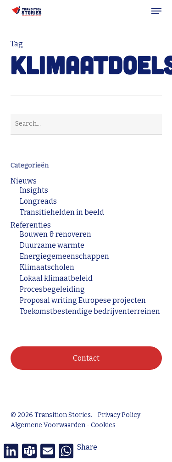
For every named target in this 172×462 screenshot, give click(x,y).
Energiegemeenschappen (64, 256)
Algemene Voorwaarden (48, 425)
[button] (156, 11)
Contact (86, 358)
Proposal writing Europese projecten (83, 300)
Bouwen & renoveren (55, 234)
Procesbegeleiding (52, 289)
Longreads (38, 201)
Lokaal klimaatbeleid (56, 278)
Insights (34, 190)
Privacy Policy (119, 415)
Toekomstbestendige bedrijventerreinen (90, 311)
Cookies (103, 425)
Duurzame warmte (52, 245)
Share (87, 447)
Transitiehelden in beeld (62, 212)
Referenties (31, 225)
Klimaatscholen (47, 267)
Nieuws (24, 181)
